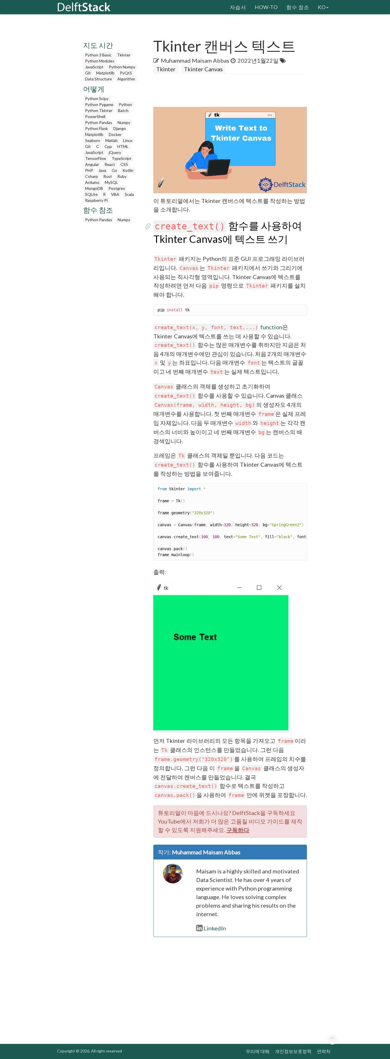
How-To (266, 7)
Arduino (92, 182)
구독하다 (237, 829)
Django (119, 128)
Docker (115, 134)
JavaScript (94, 66)
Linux (127, 140)
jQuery (115, 152)
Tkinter (123, 54)
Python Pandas (98, 122)
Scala (129, 194)
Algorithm (126, 78)
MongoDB (94, 188)
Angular (92, 164)
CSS (124, 164)
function (218, 327)
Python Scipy (96, 98)
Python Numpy (122, 66)
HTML (122, 146)
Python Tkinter (98, 110)
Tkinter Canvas (203, 69)
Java (102, 170)
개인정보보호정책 (293, 1051)
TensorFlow (95, 158)
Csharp (91, 176)
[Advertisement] (111, 311)
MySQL (111, 182)
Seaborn (92, 140)
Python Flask (96, 128)
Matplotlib (105, 72)
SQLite (91, 194)
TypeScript (121, 158)
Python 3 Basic (98, 54)
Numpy (124, 122)
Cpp (108, 146)
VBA (115, 194)
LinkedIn (215, 928)
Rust (107, 176)
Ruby (121, 176)
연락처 (324, 1051)
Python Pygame (99, 104)
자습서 (238, 7)
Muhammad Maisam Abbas (195, 60)
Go (114, 170)
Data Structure (98, 78)
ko (322, 7)
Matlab (111, 140)
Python (125, 104)
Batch (123, 110)
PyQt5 (126, 72)
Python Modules (99, 60)
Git (88, 72)
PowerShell (95, 116)
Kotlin (127, 170)
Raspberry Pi (96, 200)
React (109, 164)
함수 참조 (297, 7)
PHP (89, 170)
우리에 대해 (258, 1051)
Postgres (116, 188)
